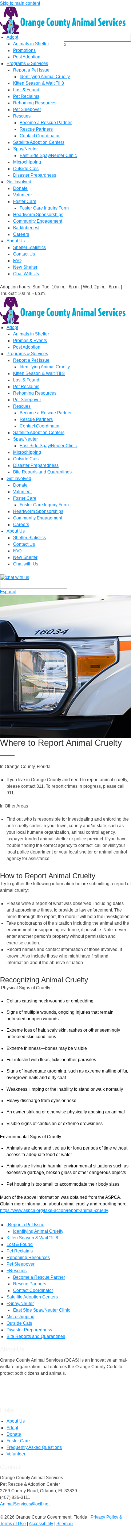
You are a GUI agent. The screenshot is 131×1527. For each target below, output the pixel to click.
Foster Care (24, 201)
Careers (21, 234)
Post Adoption (26, 57)
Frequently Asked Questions (34, 1447)
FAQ (17, 260)
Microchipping (27, 162)
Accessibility (41, 1523)
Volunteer (22, 194)
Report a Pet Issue (31, 70)
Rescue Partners (36, 129)
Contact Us (24, 254)
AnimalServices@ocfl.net (24, 1504)
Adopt (12, 37)
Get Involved (19, 181)
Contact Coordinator (40, 135)
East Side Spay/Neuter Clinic (48, 155)
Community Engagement (37, 221)
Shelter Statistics (29, 247)
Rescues (22, 116)
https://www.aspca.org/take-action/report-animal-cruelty (54, 1210)
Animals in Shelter (31, 43)
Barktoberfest (26, 227)
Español (8, 591)
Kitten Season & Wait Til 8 (38, 83)
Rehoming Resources (34, 102)
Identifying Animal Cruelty (45, 76)
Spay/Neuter (25, 148)
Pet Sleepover (27, 109)
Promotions (24, 50)
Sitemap (64, 1523)
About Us (16, 240)
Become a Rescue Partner (46, 122)
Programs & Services (27, 63)
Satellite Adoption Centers (38, 142)
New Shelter (25, 267)
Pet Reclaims (26, 96)
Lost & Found (26, 89)
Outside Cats (26, 168)
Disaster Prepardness (34, 175)
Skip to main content (20, 3)
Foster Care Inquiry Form (44, 208)
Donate (20, 188)
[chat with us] (65, 577)
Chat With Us (26, 273)
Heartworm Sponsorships (38, 214)
